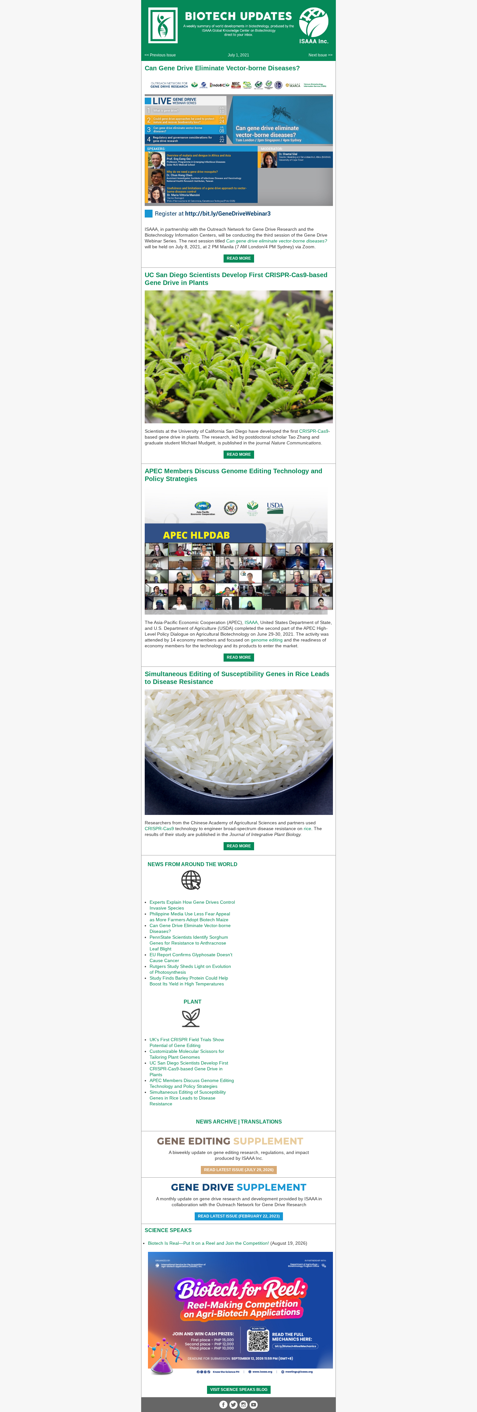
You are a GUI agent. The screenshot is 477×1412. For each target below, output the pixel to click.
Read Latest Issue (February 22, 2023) (239, 1216)
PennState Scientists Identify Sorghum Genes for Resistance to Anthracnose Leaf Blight (189, 943)
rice (307, 828)
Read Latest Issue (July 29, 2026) (239, 1170)
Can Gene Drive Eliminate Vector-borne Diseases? (222, 68)
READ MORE (239, 258)
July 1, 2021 (238, 55)
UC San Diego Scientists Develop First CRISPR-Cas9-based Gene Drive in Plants (189, 1068)
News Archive (216, 1121)
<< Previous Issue (160, 55)
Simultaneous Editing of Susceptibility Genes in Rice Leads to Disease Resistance (188, 1097)
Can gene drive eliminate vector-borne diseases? (276, 240)
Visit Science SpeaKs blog (238, 1389)
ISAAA (251, 622)
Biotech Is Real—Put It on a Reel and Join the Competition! (208, 1243)
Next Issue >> (321, 55)
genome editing (267, 639)
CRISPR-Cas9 (313, 431)
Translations (261, 1121)
